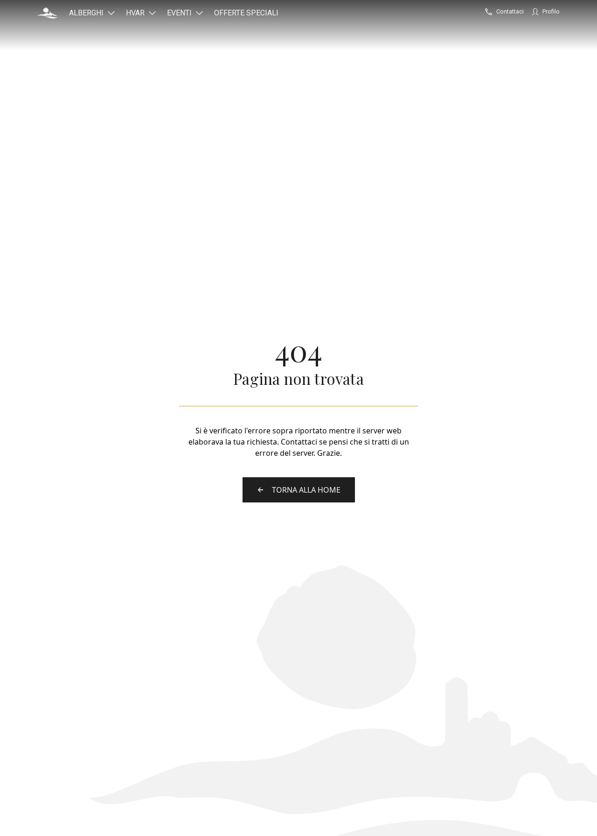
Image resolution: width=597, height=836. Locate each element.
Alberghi (86, 12)
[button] (47, 13)
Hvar (135, 12)
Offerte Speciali (246, 12)
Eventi (179, 12)
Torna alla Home (306, 490)
